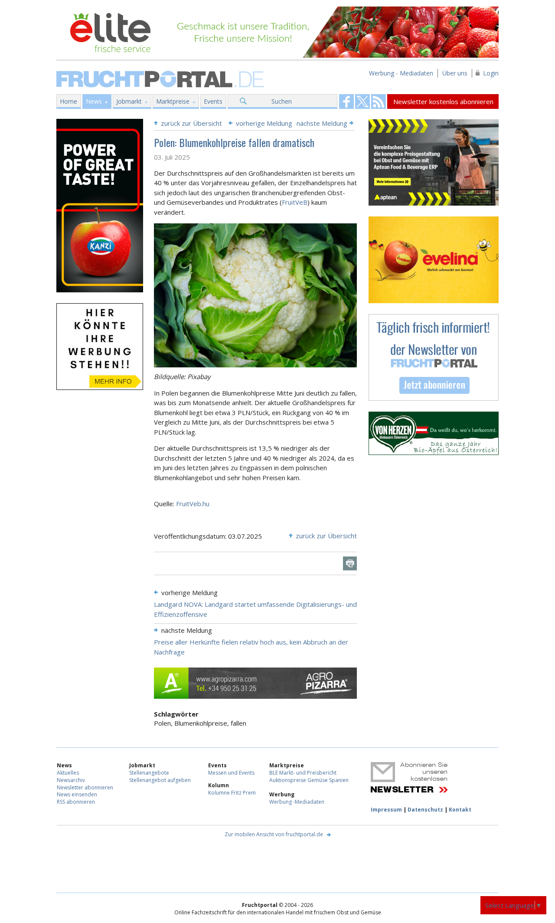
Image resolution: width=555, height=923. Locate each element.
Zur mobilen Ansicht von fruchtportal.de (274, 834)
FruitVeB (294, 202)
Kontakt (460, 809)
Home (68, 101)
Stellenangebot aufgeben (160, 780)
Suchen (281, 101)
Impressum (386, 809)
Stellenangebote (149, 772)
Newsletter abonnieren (85, 787)
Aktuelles (68, 772)
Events (213, 101)
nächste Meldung (322, 123)
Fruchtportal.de (161, 78)
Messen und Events (231, 772)
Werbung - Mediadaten (401, 73)
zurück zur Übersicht (191, 123)
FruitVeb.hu (192, 503)
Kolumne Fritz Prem (232, 792)
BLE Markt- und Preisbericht (302, 772)
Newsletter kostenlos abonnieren (443, 101)
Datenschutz (425, 809)
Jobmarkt (129, 101)
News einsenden (77, 794)
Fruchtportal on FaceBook (346, 101)
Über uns (454, 73)
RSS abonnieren (76, 801)
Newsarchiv (71, 780)
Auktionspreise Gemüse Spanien (309, 780)
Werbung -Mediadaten (296, 801)
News (94, 101)
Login (491, 73)
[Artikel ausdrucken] (350, 563)
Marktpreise (172, 101)
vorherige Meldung (264, 123)
